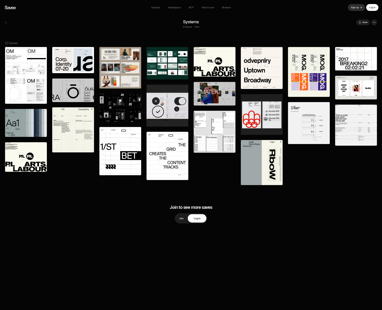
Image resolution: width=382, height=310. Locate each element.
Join (181, 218)
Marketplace (174, 7)
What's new (208, 7)
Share (365, 22)
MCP (191, 7)
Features (155, 7)
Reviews (226, 7)
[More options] (374, 22)
